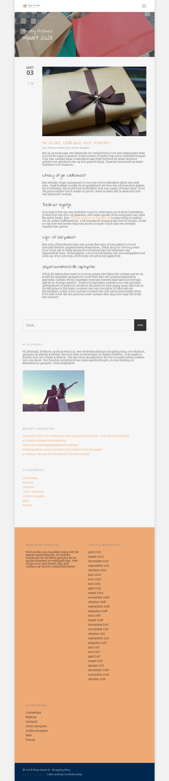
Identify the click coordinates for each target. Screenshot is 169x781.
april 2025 (94, 552)
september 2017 (98, 638)
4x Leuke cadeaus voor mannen (76, 143)
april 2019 (94, 588)
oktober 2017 (96, 633)
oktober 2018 (97, 602)
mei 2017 (94, 652)
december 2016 (98, 670)
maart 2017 (95, 661)
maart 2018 (95, 620)
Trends (27, 505)
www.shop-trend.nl (35, 774)
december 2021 (98, 561)
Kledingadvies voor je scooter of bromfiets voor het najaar (62, 449)
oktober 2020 (97, 570)
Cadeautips (63, 147)
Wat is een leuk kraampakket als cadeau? (50, 445)
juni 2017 (94, 647)
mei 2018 (94, 615)
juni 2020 (94, 574)
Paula (51, 147)
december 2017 (98, 624)
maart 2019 (95, 593)
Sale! (26, 500)
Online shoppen (80, 147)
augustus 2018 (97, 611)
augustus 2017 (97, 643)
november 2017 (98, 629)
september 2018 (99, 606)
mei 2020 (94, 579)
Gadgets (28, 487)
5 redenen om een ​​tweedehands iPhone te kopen (56, 454)
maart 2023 (96, 556)
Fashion (28, 482)
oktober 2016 (97, 679)
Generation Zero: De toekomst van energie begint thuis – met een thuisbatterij (76, 436)
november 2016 (98, 674)
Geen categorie (33, 491)
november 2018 (98, 597)
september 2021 (98, 565)
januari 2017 (96, 665)
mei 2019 (94, 584)
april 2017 (94, 656)
